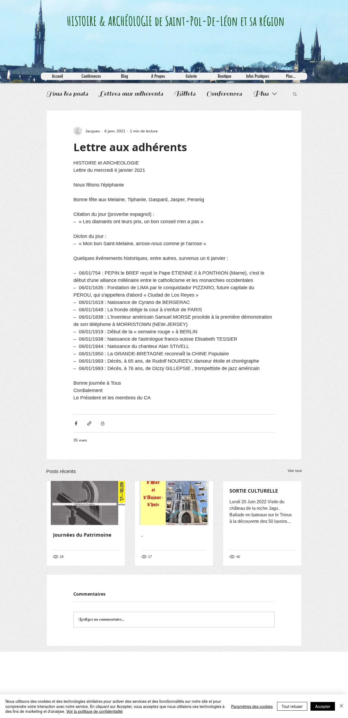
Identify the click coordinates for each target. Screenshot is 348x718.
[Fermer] (341, 706)
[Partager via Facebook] (76, 423)
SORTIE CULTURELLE (253, 490)
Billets (184, 93)
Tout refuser (292, 706)
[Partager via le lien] (89, 423)
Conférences (224, 93)
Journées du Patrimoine (82, 534)
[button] (294, 94)
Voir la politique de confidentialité (94, 711)
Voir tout (295, 470)
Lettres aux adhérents (131, 93)
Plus (261, 93)
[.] (174, 503)
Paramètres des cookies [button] (252, 706)
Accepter (322, 706)
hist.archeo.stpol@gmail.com (62, 658)
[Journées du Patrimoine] (85, 503)
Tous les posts (67, 93)
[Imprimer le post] (102, 423)
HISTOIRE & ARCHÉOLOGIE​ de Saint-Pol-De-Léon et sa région (176, 21)
